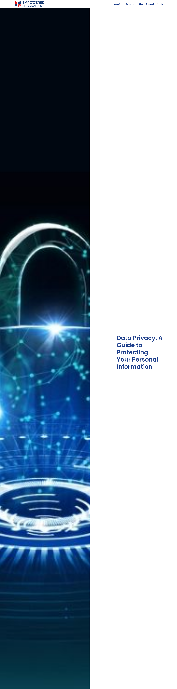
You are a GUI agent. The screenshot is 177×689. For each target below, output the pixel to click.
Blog (141, 4)
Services (130, 4)
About (117, 4)
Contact (150, 4)
